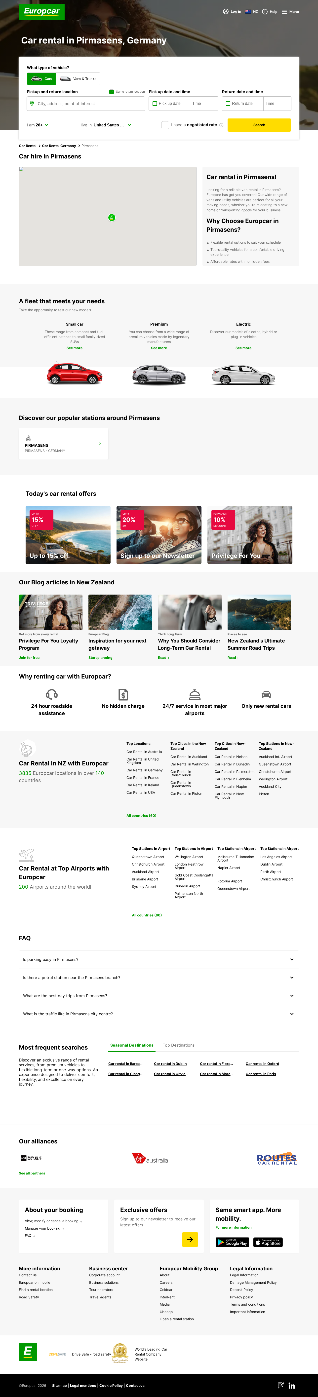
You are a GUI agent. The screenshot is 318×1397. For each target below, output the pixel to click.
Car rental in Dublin (170, 1063)
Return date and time (242, 91)
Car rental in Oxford (262, 1063)
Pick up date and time (169, 91)
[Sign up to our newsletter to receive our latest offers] (190, 1239)
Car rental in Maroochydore (217, 1074)
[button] (112, 218)
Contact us (135, 1385)
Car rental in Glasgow (125, 1074)
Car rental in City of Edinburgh (171, 1074)
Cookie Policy (111, 1385)
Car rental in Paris (261, 1074)
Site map (59, 1385)
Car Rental (28, 146)
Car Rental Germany (59, 146)
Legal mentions (83, 1385)
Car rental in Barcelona (125, 1063)
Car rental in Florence (217, 1063)
